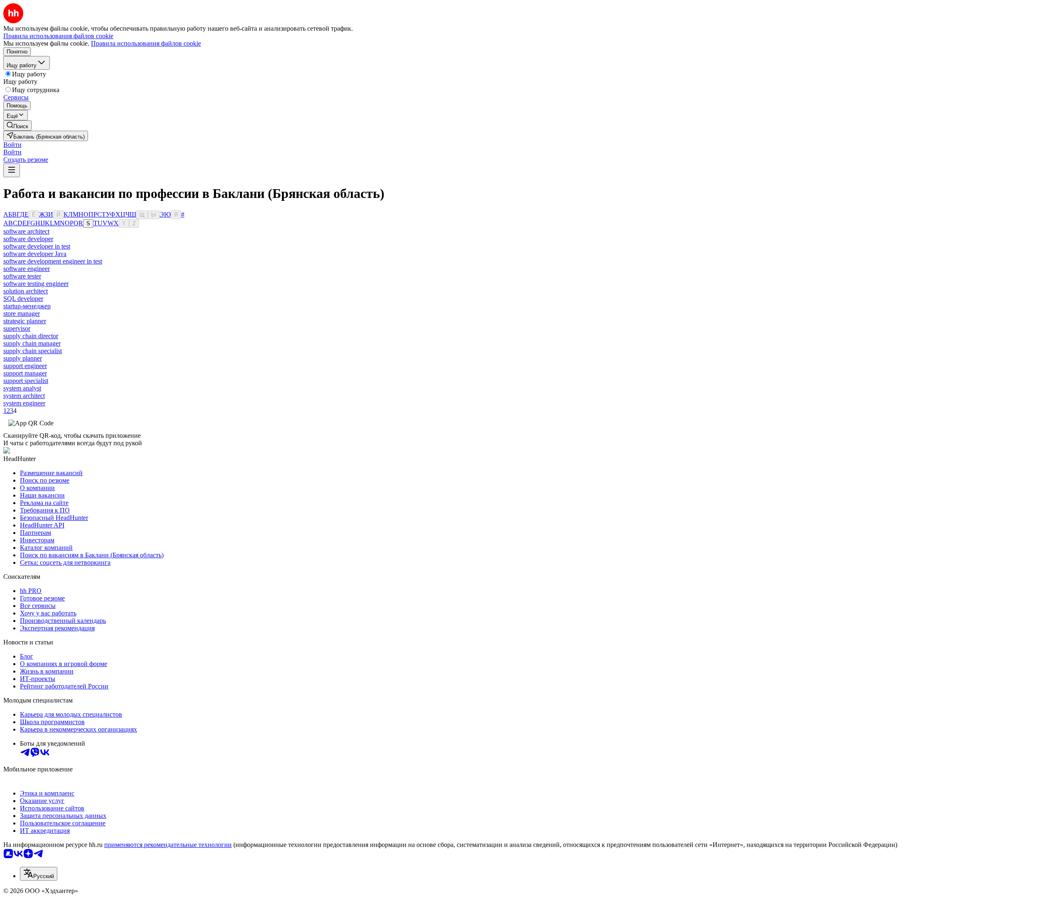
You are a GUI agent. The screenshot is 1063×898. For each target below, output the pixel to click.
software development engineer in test (52, 261)
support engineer (25, 365)
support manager (25, 373)
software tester (22, 276)
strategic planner (24, 321)
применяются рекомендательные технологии (168, 844)
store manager (21, 313)
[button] (12, 144)
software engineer (26, 268)
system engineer (24, 403)
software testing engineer (36, 283)
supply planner (22, 358)
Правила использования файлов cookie (146, 43)
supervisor (16, 328)
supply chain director (30, 335)
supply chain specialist (32, 350)
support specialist (25, 380)
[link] (17, 125)
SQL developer (23, 298)
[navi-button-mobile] (11, 170)
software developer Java (34, 253)
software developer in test (36, 246)
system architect (24, 395)
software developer (28, 238)
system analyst (22, 388)
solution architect (25, 291)
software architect (26, 231)
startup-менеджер (27, 306)
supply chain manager (32, 343)
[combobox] (38, 874)
